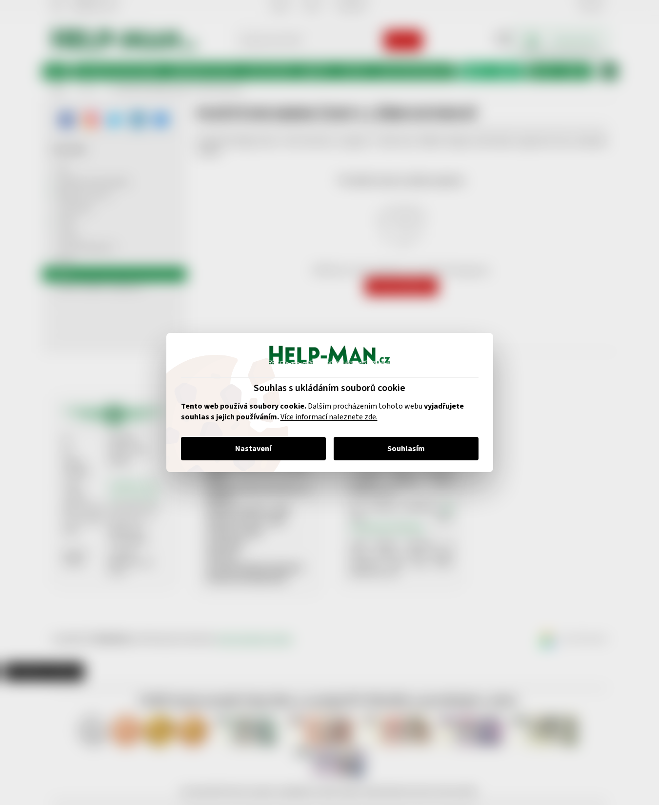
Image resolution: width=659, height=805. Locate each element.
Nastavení (253, 448)
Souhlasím (406, 448)
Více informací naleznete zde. (329, 417)
